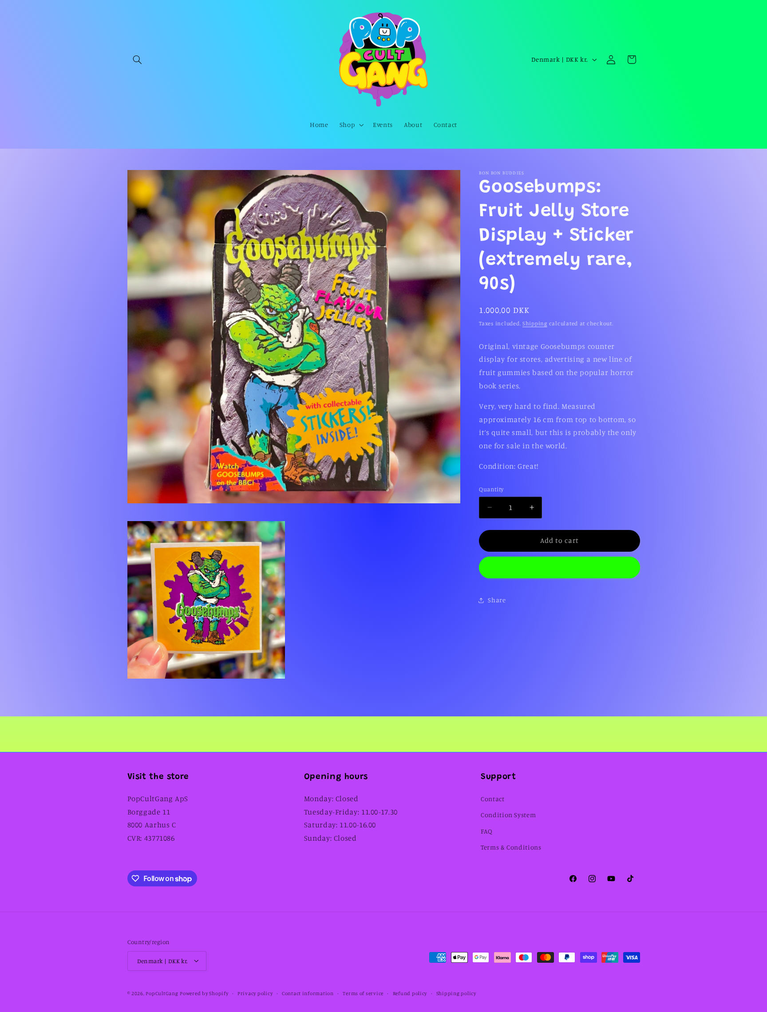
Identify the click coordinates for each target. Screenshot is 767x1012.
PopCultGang (162, 993)
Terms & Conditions (511, 847)
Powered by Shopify (204, 993)
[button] (137, 59)
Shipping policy (456, 993)
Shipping (534, 323)
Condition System (508, 814)
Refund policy (410, 993)
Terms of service (363, 993)
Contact (492, 798)
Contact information (308, 993)
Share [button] (497, 600)
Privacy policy (255, 993)
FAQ (487, 830)
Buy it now (559, 567)
